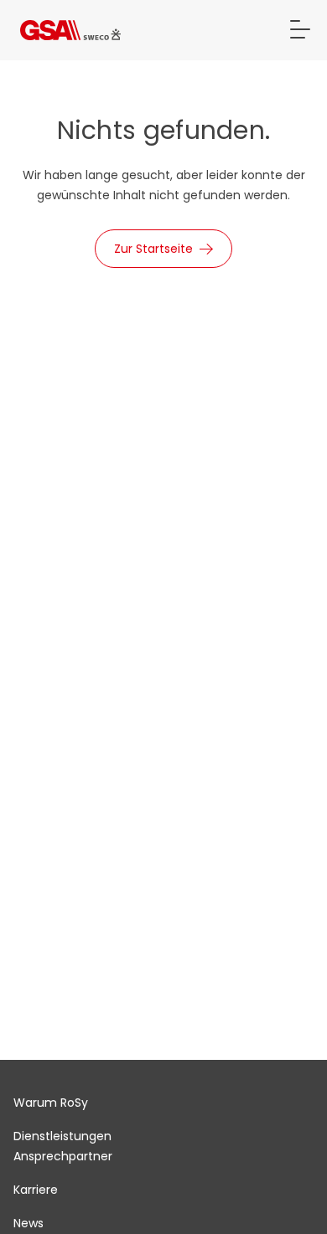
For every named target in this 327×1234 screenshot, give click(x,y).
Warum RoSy (50, 1102)
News (28, 1223)
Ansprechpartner (62, 1156)
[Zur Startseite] (70, 30)
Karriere (35, 1189)
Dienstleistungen (62, 1136)
